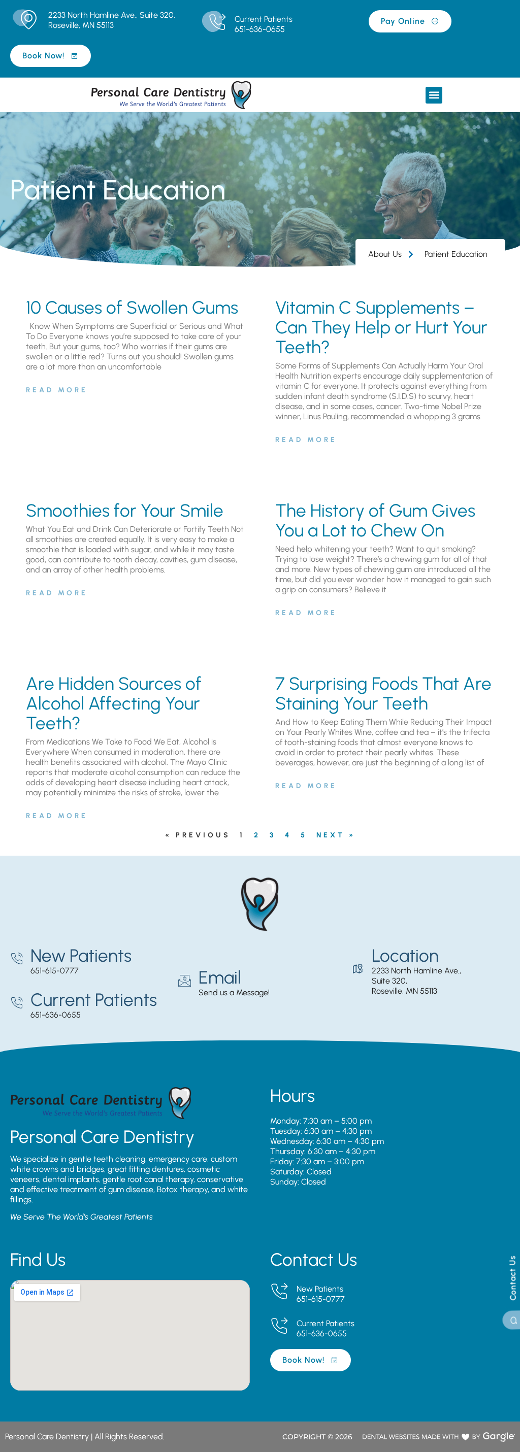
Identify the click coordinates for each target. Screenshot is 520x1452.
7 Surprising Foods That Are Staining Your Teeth (383, 693)
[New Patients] (16, 959)
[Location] (357, 969)
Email (220, 977)
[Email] (184, 980)
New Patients (81, 955)
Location (405, 955)
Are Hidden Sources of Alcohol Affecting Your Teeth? (114, 703)
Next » (335, 835)
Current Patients (263, 19)
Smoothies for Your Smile (124, 510)
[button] (434, 95)
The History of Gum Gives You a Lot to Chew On (375, 520)
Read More (57, 390)
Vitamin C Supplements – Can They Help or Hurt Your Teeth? (381, 327)
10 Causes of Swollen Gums (132, 307)
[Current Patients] (217, 22)
